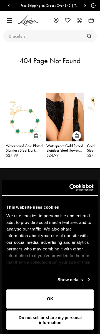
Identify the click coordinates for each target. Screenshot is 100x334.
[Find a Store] (56, 20)
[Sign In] (79, 20)
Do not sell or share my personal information (50, 320)
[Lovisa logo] (28, 20)
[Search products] (89, 36)
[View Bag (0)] (91, 20)
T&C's (78, 5)
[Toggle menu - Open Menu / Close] (9, 20)
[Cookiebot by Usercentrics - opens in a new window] (71, 187)
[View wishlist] (67, 20)
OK (50, 298)
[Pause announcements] (92, 5)
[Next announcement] (85, 5)
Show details (70, 279)
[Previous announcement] (8, 5)
